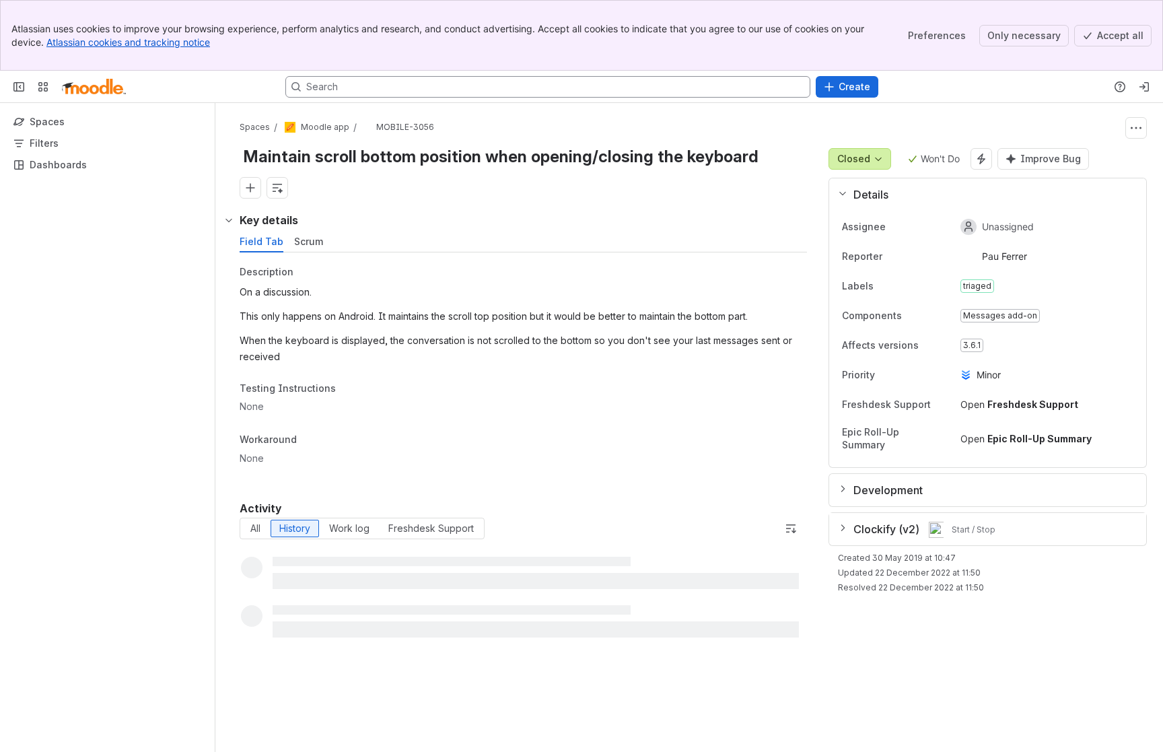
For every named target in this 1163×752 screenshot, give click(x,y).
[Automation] (981, 159)
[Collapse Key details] (229, 220)
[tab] (261, 241)
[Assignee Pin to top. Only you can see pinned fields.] (915, 226)
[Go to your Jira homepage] (94, 87)
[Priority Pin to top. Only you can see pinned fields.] (885, 375)
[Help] (1120, 87)
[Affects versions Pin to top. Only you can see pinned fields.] (929, 345)
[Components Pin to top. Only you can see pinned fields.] (912, 315)
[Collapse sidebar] (19, 87)
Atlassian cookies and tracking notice (128, 42)
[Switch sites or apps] (43, 87)
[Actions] (1136, 128)
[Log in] (1144, 87)
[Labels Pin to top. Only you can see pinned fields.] (884, 286)
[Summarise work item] (277, 188)
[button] (982, 194)
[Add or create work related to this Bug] (250, 188)
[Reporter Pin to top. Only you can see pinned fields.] (912, 256)
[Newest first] (791, 528)
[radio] (255, 528)
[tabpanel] (525, 368)
